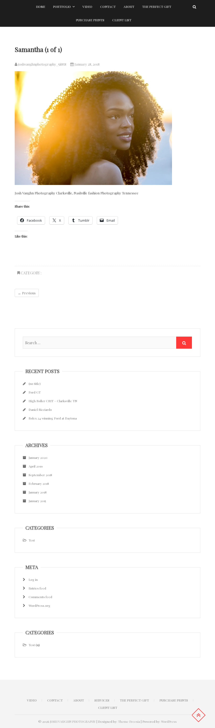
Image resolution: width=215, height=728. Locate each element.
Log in (33, 579)
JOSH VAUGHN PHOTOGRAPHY (73, 721)
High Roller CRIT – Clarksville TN (53, 401)
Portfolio (62, 6)
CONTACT (55, 700)
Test (32, 540)
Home (40, 6)
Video (87, 6)
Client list (121, 20)
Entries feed (37, 588)
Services (101, 700)
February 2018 (39, 483)
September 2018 (40, 475)
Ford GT (35, 392)
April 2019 (36, 466)
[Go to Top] (198, 715)
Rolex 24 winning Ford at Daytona (53, 418)
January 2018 (38, 492)
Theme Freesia (129, 721)
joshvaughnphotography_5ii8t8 (41, 64)
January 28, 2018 (87, 64)
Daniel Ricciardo (40, 409)
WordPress (169, 721)
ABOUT (78, 700)
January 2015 (37, 501)
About (128, 6)
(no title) (35, 383)
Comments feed (40, 597)
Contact (108, 6)
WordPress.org (39, 605)
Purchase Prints (90, 20)
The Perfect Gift (156, 6)
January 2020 (38, 457)
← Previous (27, 293)
